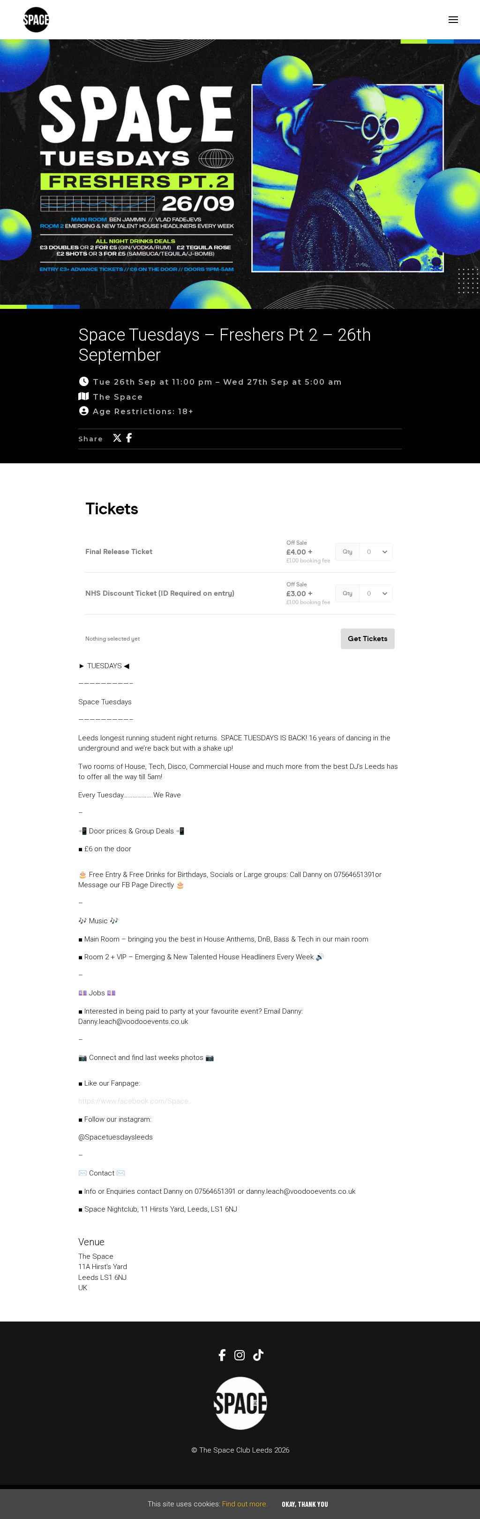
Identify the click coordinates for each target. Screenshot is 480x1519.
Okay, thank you (305, 1504)
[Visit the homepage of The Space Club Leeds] (36, 19)
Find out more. (245, 1504)
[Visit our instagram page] (238, 1357)
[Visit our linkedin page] (257, 1357)
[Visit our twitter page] (117, 438)
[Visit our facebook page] (129, 438)
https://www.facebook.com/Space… (135, 1101)
